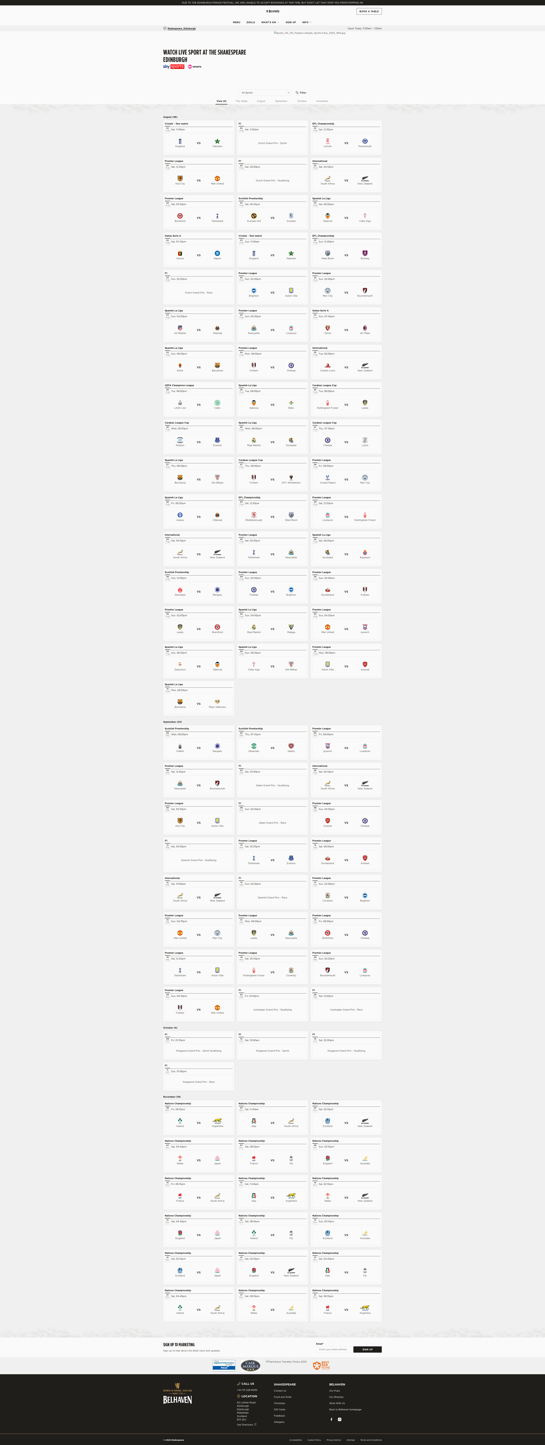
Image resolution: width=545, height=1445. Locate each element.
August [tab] (261, 101)
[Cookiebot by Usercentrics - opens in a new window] (174, 26)
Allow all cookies (365, 7)
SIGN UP (367, 1349)
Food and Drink (283, 1397)
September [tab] (281, 101)
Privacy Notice (334, 1440)
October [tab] (302, 101)
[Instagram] (340, 1419)
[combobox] (265, 92)
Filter (303, 92)
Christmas (279, 1403)
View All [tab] (221, 101)
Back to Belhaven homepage (345, 1409)
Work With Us (337, 1403)
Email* (320, 1343)
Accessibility (295, 1440)
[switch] (237, 26)
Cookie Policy (314, 1440)
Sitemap (351, 1440)
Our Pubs (334, 1390)
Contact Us (280, 1390)
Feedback (279, 1415)
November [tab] (322, 101)
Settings (301, 26)
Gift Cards (279, 1409)
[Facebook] (331, 1419)
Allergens (279, 1422)
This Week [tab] (241, 101)
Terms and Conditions (371, 1440)
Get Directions (245, 1424)
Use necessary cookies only (366, 17)
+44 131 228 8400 (247, 1390)
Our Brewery (336, 1397)
